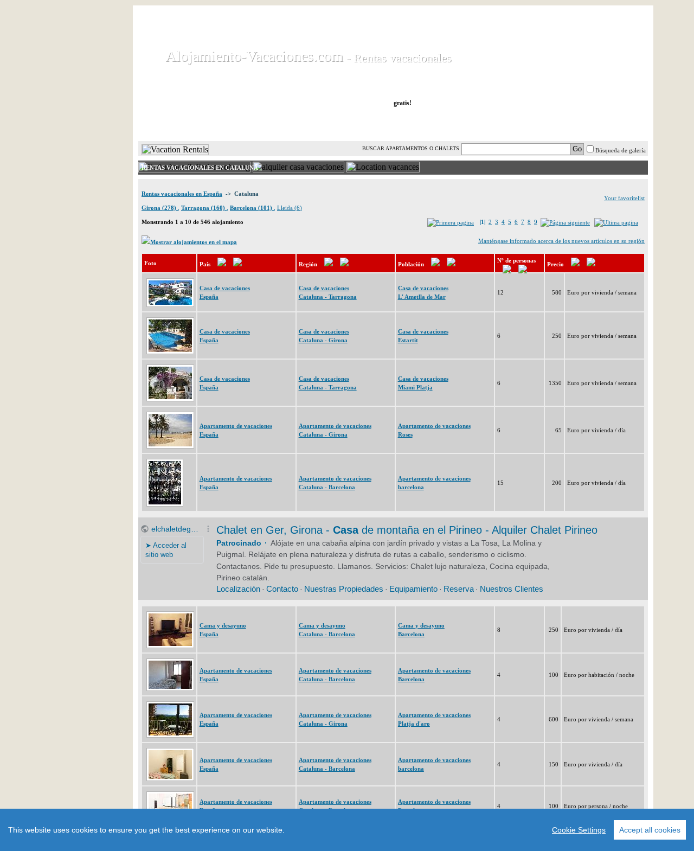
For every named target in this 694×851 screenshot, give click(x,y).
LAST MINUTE (467, 124)
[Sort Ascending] (221, 264)
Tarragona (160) (204, 207)
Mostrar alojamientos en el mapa (193, 242)
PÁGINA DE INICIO (184, 124)
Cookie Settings (579, 830)
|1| (482, 222)
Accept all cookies (649, 830)
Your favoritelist (624, 198)
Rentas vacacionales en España (182, 193)
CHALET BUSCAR (280, 124)
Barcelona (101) (252, 207)
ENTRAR (538, 124)
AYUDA (611, 124)
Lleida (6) (289, 207)
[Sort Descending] (237, 264)
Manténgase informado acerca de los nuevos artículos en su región (561, 241)
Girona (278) (160, 207)
